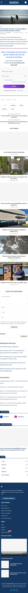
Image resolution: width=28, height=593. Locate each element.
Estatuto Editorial (5, 508)
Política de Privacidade (6, 510)
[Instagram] (14, 590)
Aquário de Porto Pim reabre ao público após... (14, 282)
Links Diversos (5, 502)
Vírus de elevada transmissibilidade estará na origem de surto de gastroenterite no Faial (13, 449)
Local (15, 461)
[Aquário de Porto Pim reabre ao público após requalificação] (14, 271)
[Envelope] (17, 590)
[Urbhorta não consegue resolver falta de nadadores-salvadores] (14, 245)
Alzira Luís (2, 391)
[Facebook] (11, 590)
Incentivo (9, 32)
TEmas (3, 521)
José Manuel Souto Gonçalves (7, 381)
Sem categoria (15, 475)
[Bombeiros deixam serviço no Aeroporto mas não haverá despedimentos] (14, 165)
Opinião (15, 468)
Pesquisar (2, 334)
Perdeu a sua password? (19, 82)
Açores (2, 99)
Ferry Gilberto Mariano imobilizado (14, 152)
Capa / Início (4, 505)
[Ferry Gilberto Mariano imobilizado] (14, 141)
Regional (15, 471)
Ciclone (8, 99)
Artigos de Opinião (5, 532)
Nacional (15, 464)
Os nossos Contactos (6, 518)
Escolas (14, 99)
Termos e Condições (5, 513)
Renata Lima (3, 387)
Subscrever (20, 90)
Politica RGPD (4, 515)
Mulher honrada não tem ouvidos (15, 387)
